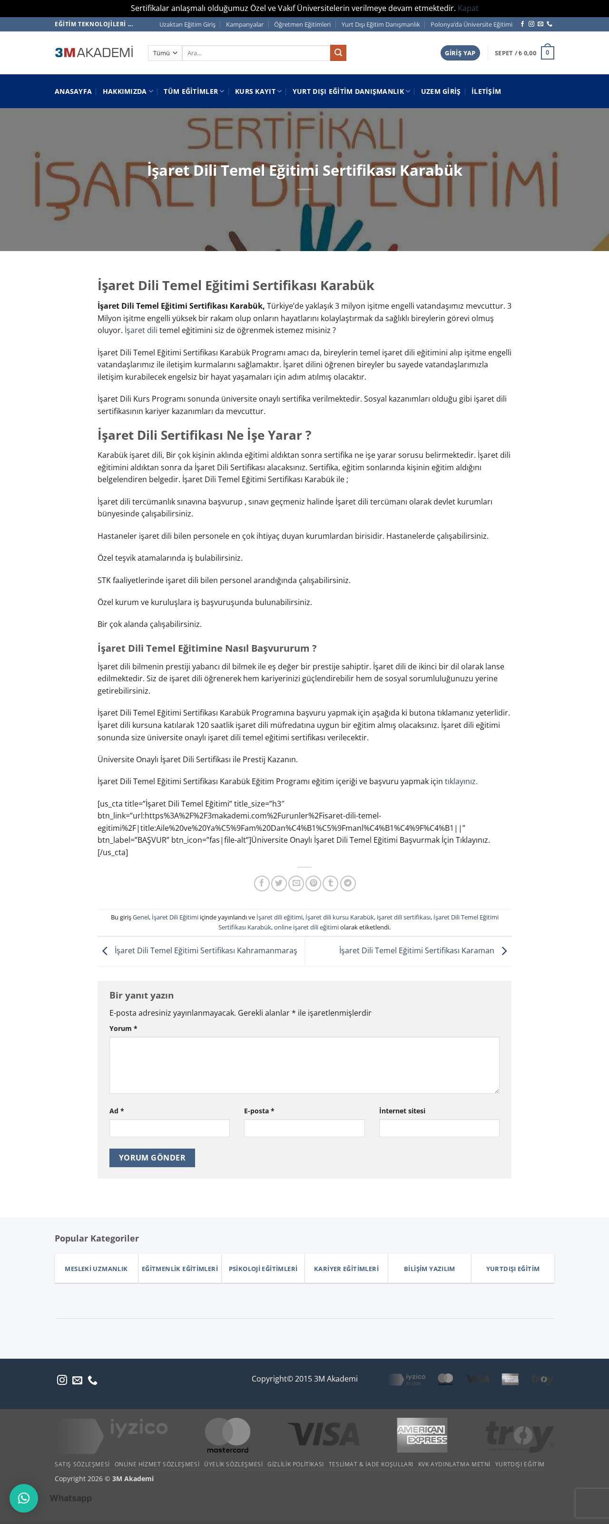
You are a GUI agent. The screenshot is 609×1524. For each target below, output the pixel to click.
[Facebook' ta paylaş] (262, 883)
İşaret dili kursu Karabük (339, 917)
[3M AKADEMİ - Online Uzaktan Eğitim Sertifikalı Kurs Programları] (94, 53)
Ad (116, 1110)
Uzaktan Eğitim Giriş (187, 24)
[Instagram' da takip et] (531, 24)
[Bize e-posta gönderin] (540, 24)
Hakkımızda (125, 91)
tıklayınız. (461, 781)
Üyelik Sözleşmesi (233, 1464)
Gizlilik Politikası (295, 1464)
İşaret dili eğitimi (279, 917)
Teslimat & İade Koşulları (371, 1464)
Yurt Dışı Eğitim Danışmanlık (381, 24)
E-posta (259, 1110)
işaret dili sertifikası (404, 917)
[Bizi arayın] (549, 24)
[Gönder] (338, 53)
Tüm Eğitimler (191, 91)
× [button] (187, 1316)
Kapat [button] (468, 8)
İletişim (486, 91)
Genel (141, 917)
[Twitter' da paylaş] (279, 883)
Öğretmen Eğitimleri (302, 24)
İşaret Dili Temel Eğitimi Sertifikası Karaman (417, 950)
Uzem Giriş (441, 91)
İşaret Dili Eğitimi (175, 917)
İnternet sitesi (402, 1110)
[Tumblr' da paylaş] (330, 883)
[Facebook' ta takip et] (522, 24)
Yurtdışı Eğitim (520, 1464)
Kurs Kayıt (255, 91)
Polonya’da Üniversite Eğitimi (471, 24)
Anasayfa (73, 91)
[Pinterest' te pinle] (313, 883)
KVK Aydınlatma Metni (454, 1464)
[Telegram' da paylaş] (348, 883)
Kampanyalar (245, 24)
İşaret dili (142, 330)
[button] (460, 53)
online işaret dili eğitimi (306, 927)
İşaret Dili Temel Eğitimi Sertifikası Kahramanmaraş (205, 950)
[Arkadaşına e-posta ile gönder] (296, 883)
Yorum (123, 1028)
